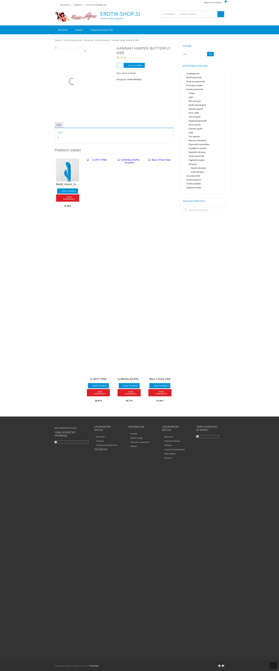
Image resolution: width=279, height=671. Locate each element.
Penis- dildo (194, 112)
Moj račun (64, 5)
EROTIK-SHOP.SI (120, 14)
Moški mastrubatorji (197, 105)
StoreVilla (94, 665)
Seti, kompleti (194, 116)
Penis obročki (195, 124)
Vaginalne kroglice (197, 160)
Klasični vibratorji (198, 168)
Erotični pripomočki (73, 40)
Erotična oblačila (193, 183)
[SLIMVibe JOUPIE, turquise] (129, 267)
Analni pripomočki (196, 156)
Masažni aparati (196, 109)
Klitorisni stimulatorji (197, 140)
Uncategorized (192, 73)
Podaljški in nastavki (197, 148)
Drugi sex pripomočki (195, 81)
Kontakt (133, 433)
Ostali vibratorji (102, 40)
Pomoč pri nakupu (172, 441)
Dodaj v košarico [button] (69, 191)
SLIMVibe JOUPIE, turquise (129, 379)
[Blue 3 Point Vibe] (159, 267)
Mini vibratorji (195, 101)
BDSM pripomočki (194, 77)
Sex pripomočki (193, 176)
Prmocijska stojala (194, 85)
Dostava (168, 458)
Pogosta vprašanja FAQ (96, 5)
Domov (58, 40)
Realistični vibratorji (197, 152)
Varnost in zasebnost (139, 442)
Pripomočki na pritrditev (199, 144)
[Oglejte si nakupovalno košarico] (224, 2)
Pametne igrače (195, 128)
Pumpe (192, 93)
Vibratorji (88, 40)
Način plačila (169, 453)
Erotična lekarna (193, 179)
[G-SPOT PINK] (98, 267)
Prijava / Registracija (212, 2)
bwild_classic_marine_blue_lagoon (67, 184)
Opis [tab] (59, 124)
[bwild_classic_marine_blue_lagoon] (67, 170)
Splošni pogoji (136, 438)
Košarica (78, 5)
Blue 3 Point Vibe (160, 379)
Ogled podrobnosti (69, 198)
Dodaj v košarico (135, 65)
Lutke (191, 97)
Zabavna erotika (193, 187)
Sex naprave (194, 136)
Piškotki (133, 446)
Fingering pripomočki (198, 120)
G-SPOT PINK (98, 379)
